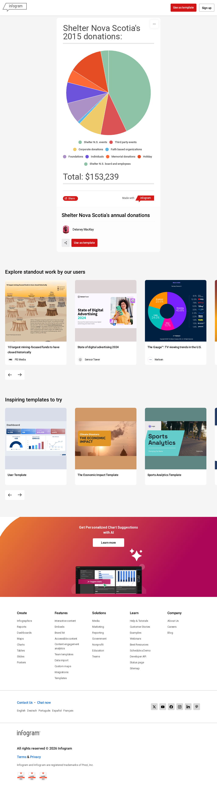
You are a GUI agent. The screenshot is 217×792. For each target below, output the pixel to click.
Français (68, 710)
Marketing (98, 626)
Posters (21, 662)
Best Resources (139, 644)
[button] (93, 142)
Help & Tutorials (139, 620)
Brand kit (60, 632)
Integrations (61, 672)
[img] (129, 90)
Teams (96, 656)
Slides (20, 656)
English (21, 710)
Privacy (35, 757)
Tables (21, 650)
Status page (137, 662)
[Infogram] (15, 7)
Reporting (98, 632)
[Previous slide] (10, 375)
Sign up (206, 8)
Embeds (59, 626)
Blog (170, 632)
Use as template (183, 7)
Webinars (135, 638)
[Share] (66, 243)
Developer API (138, 656)
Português (44, 710)
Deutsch (32, 710)
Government (99, 638)
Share (71, 198)
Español (57, 710)
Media (96, 620)
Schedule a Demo (140, 650)
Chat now (44, 703)
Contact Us (25, 703)
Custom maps (63, 666)
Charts (20, 644)
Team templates (64, 654)
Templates (61, 678)
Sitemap (135, 668)
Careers (171, 626)
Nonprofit (97, 644)
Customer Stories (140, 626)
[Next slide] (20, 375)
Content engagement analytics (67, 646)
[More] (154, 24)
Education (98, 650)
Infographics (24, 620)
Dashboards (24, 632)
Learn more (108, 542)
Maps (20, 638)
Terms (21, 757)
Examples (135, 632)
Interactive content (65, 620)
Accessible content (66, 638)
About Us (173, 620)
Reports (21, 626)
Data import (61, 660)
